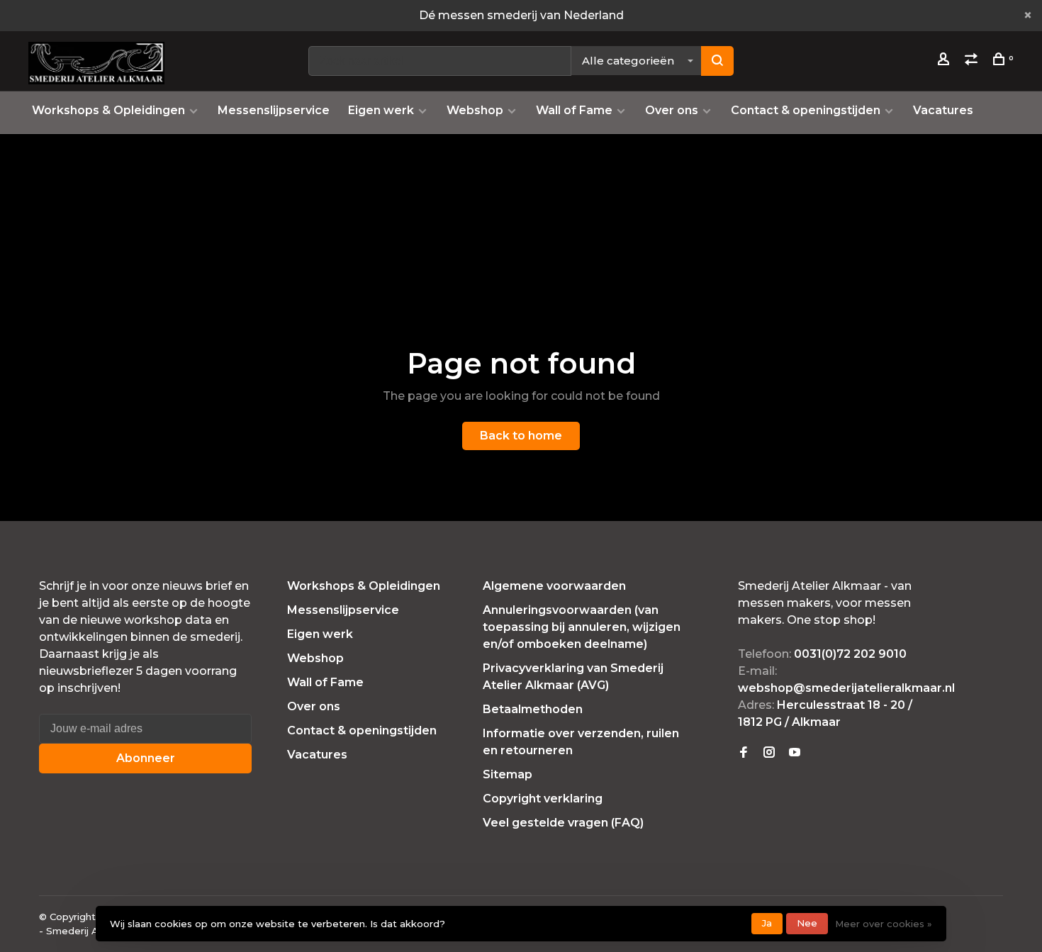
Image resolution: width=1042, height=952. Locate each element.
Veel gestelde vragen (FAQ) (563, 822)
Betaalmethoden (533, 709)
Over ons (671, 110)
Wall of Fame (574, 110)
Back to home (521, 435)
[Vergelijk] (973, 61)
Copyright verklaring (543, 798)
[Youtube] (794, 753)
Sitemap (507, 774)
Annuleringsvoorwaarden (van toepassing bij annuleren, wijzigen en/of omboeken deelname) (581, 627)
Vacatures (943, 110)
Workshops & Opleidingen (108, 110)
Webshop (475, 110)
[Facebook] (743, 753)
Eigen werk (381, 110)
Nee (807, 923)
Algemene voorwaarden (554, 586)
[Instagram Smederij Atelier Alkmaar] (769, 753)
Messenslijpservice (274, 110)
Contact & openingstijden (805, 110)
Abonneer (145, 758)
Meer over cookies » (883, 923)
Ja (767, 923)
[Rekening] (945, 61)
